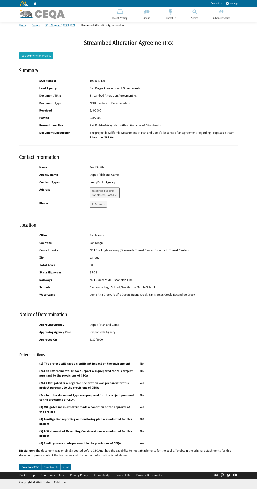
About (147, 18)
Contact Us (216, 3)
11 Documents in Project (36, 55)
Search (194, 18)
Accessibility (102, 475)
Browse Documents (149, 475)
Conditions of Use (52, 475)
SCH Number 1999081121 (60, 25)
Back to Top (27, 475)
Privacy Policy (79, 475)
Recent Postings (120, 18)
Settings (233, 3)
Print (66, 467)
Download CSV (30, 467)
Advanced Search (221, 18)
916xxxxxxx (98, 204)
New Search (51, 467)
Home (23, 25)
